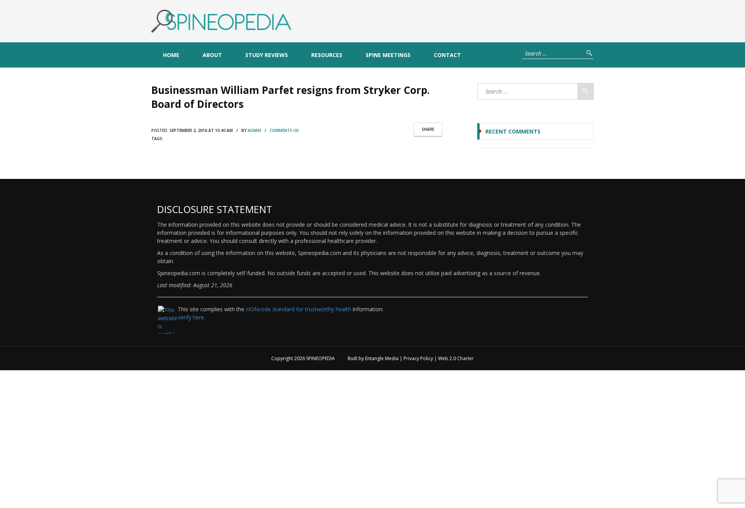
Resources (326, 55)
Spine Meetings (388, 55)
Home (171, 55)
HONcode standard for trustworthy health (298, 309)
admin (254, 130)
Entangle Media (381, 358)
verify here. (191, 317)
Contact (447, 55)
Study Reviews (266, 55)
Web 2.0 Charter (456, 358)
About (212, 55)
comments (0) (284, 130)
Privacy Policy (418, 358)
